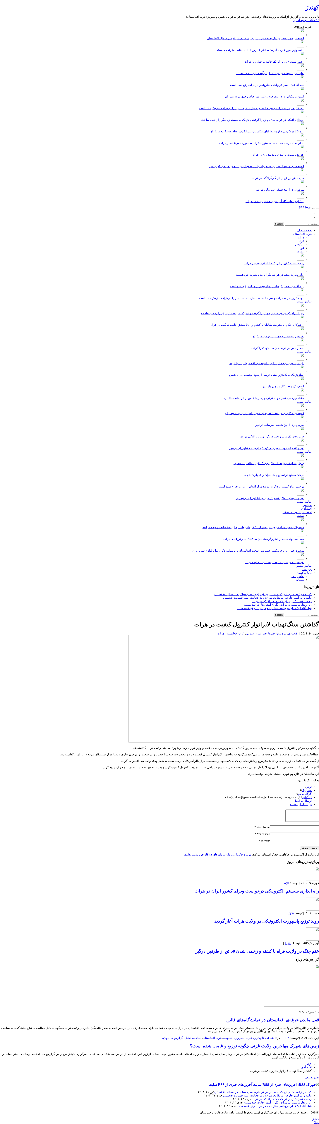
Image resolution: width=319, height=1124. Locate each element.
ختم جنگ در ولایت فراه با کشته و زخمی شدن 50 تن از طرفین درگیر (257, 951)
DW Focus (305, 207)
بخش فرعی (312, 1077)
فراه (301, 240)
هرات (301, 237)
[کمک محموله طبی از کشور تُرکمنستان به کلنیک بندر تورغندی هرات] (300, 535)
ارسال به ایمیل (303, 800)
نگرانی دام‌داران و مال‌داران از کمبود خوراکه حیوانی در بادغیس (266, 363)
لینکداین (307, 797)
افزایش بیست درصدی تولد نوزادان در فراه (278, 154)
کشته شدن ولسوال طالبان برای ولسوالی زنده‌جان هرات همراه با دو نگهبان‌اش (256, 166)
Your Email (263, 834)
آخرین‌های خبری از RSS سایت (230, 1085)
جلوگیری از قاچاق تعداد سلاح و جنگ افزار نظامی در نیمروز (268, 463)
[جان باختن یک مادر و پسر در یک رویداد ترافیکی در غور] (300, 432)
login (286, 883)
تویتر (309, 786)
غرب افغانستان (302, 233)
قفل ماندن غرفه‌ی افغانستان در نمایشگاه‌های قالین (272, 1019)
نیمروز (300, 251)
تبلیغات (300, 579)
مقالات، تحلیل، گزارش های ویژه (181, 1037)
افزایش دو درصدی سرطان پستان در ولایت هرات (274, 562)
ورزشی (307, 569)
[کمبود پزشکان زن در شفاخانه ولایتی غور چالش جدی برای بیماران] (300, 93)
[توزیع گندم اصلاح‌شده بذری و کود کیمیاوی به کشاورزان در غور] (300, 444)
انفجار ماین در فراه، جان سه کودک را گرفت (277, 348)
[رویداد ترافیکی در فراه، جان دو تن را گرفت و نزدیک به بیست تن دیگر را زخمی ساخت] (300, 116)
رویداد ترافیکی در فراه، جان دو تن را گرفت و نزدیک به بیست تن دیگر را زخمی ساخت (252, 119)
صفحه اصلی (304, 230)
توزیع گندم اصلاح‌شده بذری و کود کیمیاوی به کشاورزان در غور (266, 448)
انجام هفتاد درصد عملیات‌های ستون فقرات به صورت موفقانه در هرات (261, 143)
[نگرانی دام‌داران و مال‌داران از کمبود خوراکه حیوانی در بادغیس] (300, 359)
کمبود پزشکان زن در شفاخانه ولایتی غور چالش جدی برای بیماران (264, 96)
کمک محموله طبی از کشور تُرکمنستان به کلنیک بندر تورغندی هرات (263, 538)
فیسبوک (307, 790)
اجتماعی (270, 1037)
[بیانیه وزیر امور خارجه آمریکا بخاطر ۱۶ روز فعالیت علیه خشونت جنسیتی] (300, 46)
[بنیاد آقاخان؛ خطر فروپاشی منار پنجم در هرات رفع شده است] (300, 81)
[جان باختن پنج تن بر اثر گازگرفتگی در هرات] (300, 174)
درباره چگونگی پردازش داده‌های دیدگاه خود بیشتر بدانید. (217, 854)
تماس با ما (297, 576)
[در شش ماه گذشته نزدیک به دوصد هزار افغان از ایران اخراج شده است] (300, 483)
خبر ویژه (261, 633)
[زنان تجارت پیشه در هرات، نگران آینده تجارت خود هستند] (300, 69)
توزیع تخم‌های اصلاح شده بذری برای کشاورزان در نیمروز (270, 498)
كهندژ (312, 7)
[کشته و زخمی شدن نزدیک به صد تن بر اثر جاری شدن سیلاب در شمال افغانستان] (300, 34)
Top (316, 1122)
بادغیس (299, 244)
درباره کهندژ (304, 572)
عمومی (250, 633)
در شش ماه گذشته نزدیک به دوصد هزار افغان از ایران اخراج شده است (261, 486)
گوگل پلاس (305, 793)
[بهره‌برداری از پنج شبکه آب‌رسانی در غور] (300, 186)
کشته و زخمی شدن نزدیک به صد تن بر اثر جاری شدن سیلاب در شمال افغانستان (255, 38)
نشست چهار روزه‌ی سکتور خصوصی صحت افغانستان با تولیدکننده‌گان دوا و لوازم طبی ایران (248, 550)
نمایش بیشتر (304, 301)
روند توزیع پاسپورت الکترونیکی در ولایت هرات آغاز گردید (266, 921)
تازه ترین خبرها (277, 633)
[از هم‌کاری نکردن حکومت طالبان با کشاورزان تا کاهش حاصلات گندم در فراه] (300, 127)
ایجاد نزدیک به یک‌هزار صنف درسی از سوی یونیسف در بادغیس (266, 374)
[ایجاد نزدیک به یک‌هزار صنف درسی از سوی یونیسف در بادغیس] (300, 371)
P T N (286, 1037)
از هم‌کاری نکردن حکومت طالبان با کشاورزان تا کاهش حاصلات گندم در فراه (257, 131)
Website (265, 840)
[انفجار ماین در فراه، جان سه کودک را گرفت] (300, 344)
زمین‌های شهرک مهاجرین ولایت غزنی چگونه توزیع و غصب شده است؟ (254, 1045)
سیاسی (307, 505)
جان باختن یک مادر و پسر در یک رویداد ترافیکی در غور (271, 436)
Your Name (263, 827)
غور (302, 247)
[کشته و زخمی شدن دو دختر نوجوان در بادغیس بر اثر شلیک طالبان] (300, 394)
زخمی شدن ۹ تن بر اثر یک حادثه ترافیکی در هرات (274, 61)
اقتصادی (306, 508)
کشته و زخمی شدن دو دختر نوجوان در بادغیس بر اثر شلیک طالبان (264, 398)
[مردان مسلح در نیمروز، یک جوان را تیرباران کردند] (300, 471)
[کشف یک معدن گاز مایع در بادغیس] (300, 382)
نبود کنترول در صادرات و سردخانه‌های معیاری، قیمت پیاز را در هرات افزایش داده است (251, 108)
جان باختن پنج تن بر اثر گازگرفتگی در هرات (278, 177)
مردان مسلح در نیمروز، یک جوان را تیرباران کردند (274, 474)
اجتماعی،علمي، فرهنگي (297, 512)
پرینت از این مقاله (301, 804)
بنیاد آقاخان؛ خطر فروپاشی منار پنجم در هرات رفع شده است (267, 84)
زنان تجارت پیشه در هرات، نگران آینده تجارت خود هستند (270, 73)
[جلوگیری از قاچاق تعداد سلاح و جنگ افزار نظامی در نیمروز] (300, 459)
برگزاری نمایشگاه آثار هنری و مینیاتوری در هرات (275, 201)
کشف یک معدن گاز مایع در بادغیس (283, 386)
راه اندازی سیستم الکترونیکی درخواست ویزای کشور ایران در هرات (257, 891)
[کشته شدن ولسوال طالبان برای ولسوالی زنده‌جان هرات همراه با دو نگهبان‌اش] (300, 162)
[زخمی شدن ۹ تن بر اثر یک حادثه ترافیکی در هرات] (300, 58)
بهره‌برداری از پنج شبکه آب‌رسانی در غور (279, 189)
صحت (300, 515)
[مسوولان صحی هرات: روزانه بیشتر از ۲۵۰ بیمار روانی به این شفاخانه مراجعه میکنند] (300, 523)
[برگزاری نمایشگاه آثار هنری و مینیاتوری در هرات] (300, 197)
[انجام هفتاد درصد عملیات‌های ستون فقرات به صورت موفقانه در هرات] (300, 139)
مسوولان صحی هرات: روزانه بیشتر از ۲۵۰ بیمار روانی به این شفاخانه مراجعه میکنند (253, 527)
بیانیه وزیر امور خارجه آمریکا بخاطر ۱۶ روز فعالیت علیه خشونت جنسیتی (260, 50)
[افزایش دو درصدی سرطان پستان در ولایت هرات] (300, 558)
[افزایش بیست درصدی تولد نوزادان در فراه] (300, 151)
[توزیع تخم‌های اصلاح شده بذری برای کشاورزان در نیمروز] (300, 494)
